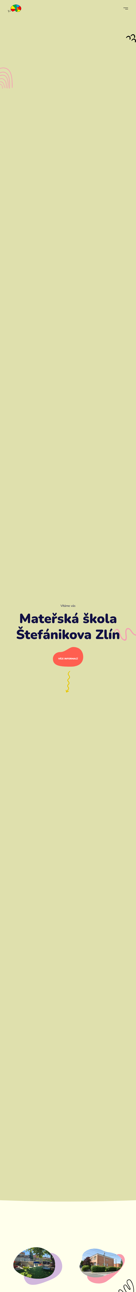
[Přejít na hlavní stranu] (14, 8)
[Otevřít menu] (125, 8)
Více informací (68, 658)
